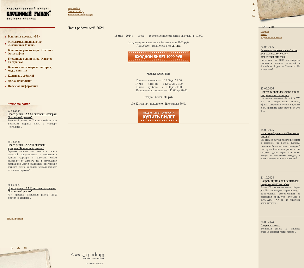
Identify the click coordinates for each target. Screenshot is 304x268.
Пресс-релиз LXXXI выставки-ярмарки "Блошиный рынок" (32, 115)
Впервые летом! (270, 225)
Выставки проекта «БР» (24, 36)
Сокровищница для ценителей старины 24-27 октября (280, 182)
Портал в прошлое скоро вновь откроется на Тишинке (280, 93)
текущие (265, 31)
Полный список (15, 218)
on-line (176, 45)
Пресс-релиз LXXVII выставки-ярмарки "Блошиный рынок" (27, 146)
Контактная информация (80, 14)
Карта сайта (74, 8)
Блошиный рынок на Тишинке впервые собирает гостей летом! (280, 230)
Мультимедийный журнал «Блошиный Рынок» (25, 43)
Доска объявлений (20, 80)
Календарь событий (21, 75)
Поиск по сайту (76, 11)
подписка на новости (271, 37)
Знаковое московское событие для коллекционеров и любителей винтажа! (279, 53)
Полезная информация (23, 86)
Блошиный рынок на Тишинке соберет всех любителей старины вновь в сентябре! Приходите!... (32, 123)
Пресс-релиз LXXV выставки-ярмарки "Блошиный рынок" (32, 190)
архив (264, 34)
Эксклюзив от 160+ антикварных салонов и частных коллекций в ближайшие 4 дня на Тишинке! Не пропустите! (280, 65)
